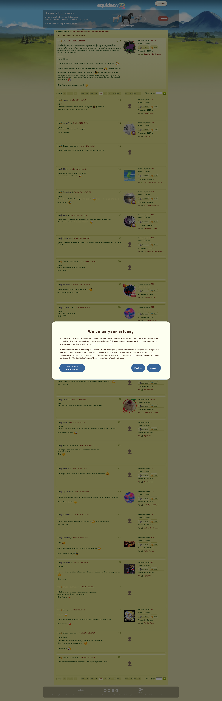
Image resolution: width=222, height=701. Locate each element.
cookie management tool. (102, 344)
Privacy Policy (109, 341)
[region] (111, 350)
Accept (154, 368)
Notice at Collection (127, 341)
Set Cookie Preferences (72, 367)
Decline (138, 368)
